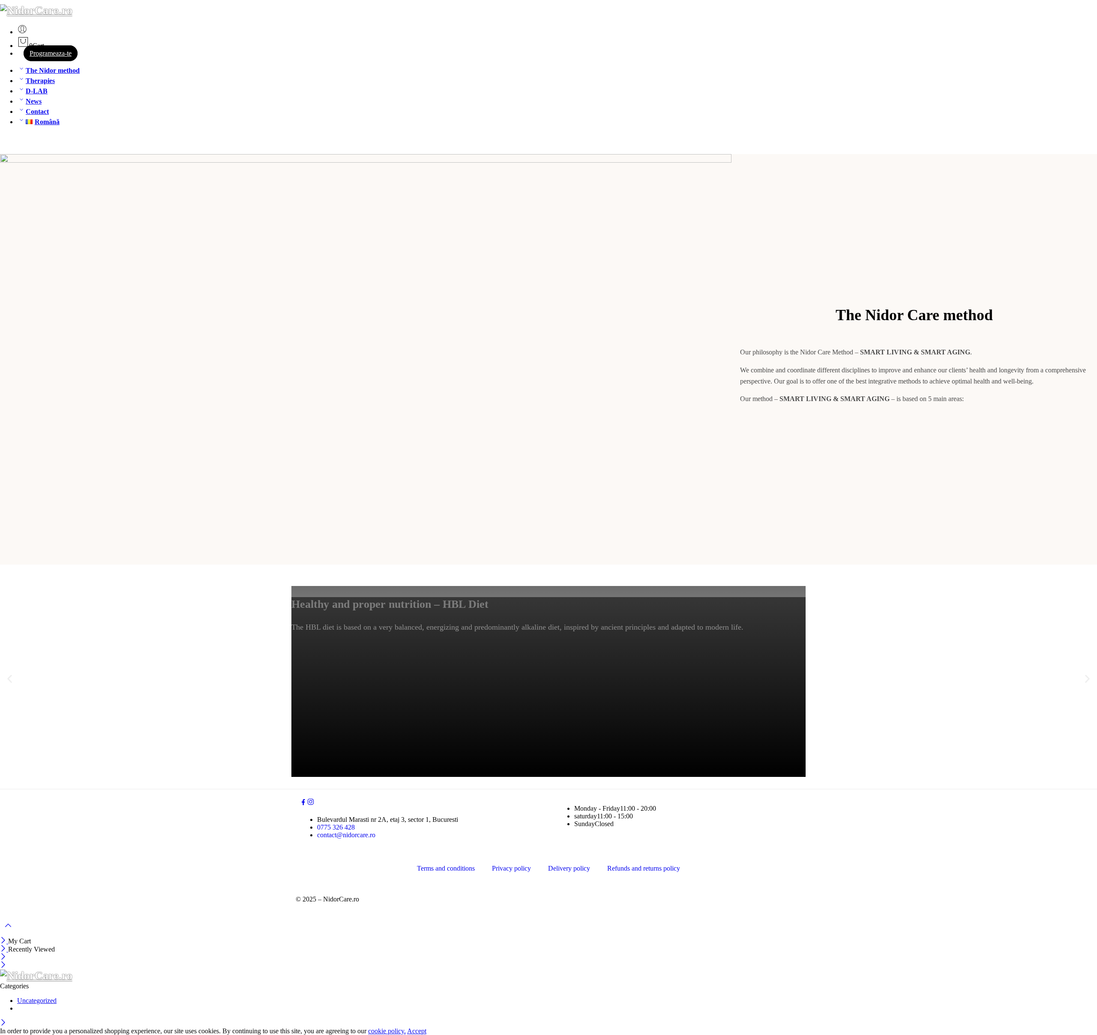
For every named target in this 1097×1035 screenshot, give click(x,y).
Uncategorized (37, 1000)
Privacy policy (511, 868)
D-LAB (37, 91)
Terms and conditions (446, 868)
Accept (416, 1031)
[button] (9, 679)
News (34, 101)
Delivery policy (569, 868)
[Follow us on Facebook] (303, 803)
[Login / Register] (22, 32)
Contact (37, 111)
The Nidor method (53, 70)
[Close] (4, 941)
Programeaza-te (51, 53)
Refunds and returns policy (643, 868)
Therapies (40, 80)
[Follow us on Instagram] (311, 803)
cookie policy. (387, 1031)
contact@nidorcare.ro (346, 835)
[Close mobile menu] (3, 965)
